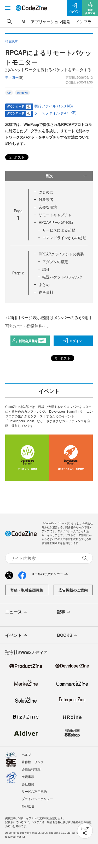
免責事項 (28, 776)
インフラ (83, 21)
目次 (49, 175)
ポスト (19, 157)
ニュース (13, 612)
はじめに (46, 191)
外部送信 (28, 806)
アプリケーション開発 (50, 21)
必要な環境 (48, 207)
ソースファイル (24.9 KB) (55, 112)
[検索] (9, 21)
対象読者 (46, 199)
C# (9, 93)
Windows (22, 93)
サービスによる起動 (58, 230)
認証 (46, 269)
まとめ (44, 284)
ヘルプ (26, 754)
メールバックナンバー (47, 573)
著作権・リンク (33, 761)
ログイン (76, 340)
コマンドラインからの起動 (64, 237)
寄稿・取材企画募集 (26, 590)
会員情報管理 (31, 769)
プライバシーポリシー (37, 798)
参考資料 (46, 292)
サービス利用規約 (34, 791)
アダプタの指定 (55, 261)
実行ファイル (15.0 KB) (53, 105)
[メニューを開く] (8, 8)
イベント (13, 635)
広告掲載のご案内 (73, 590)
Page (18, 272)
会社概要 (28, 784)
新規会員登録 (32, 340)
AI (23, 21)
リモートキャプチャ (55, 214)
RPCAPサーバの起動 (56, 222)
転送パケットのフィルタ (62, 276)
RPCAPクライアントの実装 (61, 253)
